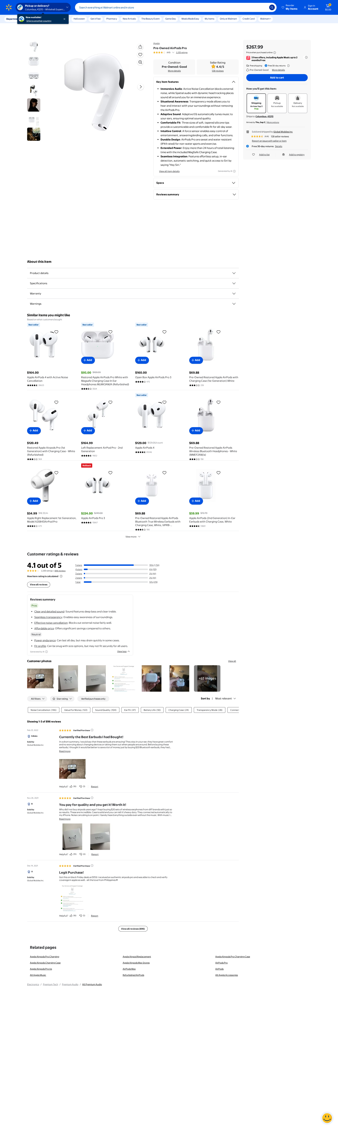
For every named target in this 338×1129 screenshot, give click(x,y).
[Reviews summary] (173, 52)
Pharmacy (111, 18)
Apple (156, 43)
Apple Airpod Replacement (137, 956)
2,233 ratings (181, 52)
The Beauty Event (150, 18)
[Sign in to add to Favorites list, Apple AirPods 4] (164, 402)
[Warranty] (234, 293)
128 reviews (218, 70)
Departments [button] (13, 18)
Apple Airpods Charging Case (45, 962)
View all (232, 661)
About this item (39, 262)
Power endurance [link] (45, 640)
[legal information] (274, 52)
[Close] (65, 19)
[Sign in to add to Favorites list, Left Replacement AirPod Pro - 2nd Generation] (110, 402)
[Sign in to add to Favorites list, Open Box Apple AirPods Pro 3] (164, 332)
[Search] (272, 7)
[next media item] (140, 87)
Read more (64, 751)
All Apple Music (38, 975)
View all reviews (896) (133, 928)
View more (131, 536)
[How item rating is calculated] (61, 576)
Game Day (170, 18)
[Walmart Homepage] (8, 7)
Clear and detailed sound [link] (49, 611)
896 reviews (60, 571)
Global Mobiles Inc (283, 131)
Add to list (264, 154)
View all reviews (38, 584)
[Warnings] (234, 304)
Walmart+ (265, 18)
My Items (209, 18)
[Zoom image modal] (140, 62)
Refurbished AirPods (133, 975)
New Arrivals (129, 18)
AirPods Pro (221, 962)
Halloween (79, 18)
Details (278, 146)
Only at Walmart (228, 18)
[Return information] (288, 65)
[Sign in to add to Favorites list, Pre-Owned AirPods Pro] (140, 54)
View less (122, 651)
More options (273, 122)
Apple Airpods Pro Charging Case (232, 956)
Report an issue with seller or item (269, 140)
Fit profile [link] (40, 646)
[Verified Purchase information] (92, 730)
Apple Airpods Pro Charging (44, 956)
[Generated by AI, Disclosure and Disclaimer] (234, 171)
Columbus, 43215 (264, 116)
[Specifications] (234, 283)
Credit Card (249, 18)
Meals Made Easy (190, 18)
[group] (170, 52)
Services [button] (35, 18)
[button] (289, 7)
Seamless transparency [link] (48, 617)
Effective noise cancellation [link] (51, 622)
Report (94, 786)
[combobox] (176, 7)
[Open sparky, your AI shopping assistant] (327, 1118)
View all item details (169, 171)
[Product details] (234, 273)
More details (174, 70)
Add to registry (297, 154)
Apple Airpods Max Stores (136, 962)
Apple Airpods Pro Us (41, 968)
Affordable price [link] (44, 628)
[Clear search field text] (264, 7)
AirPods (219, 968)
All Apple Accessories (226, 975)
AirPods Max (129, 968)
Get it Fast (95, 18)
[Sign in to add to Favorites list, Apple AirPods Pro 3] (110, 472)
